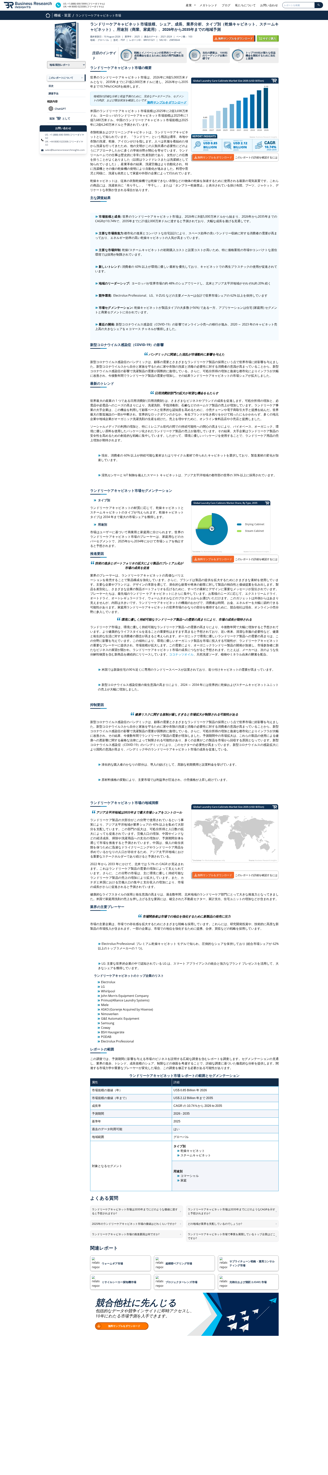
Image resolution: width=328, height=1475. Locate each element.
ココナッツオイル (181, 654)
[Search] (319, 5)
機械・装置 (62, 15)
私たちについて (245, 5)
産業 (189, 5)
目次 (51, 86)
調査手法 (53, 93)
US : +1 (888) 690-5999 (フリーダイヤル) (64, 136)
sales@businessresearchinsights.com (65, 150)
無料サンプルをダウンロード (215, 157)
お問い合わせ (269, 5)
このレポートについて (61, 77)
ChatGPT (60, 109)
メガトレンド (208, 5)
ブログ (226, 5)
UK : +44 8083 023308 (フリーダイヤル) (64, 143)
